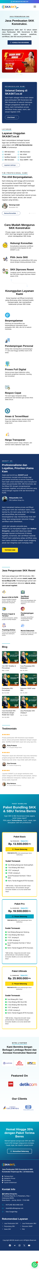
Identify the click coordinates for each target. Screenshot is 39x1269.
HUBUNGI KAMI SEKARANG (21, 655)
